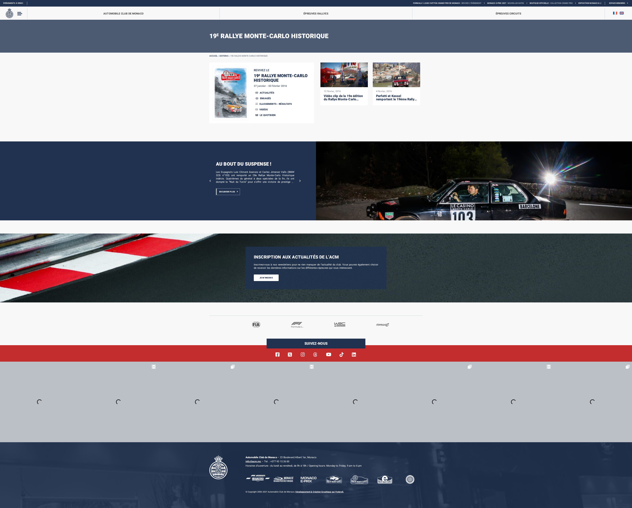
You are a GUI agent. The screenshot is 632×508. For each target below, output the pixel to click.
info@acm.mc (253, 461)
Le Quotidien (268, 115)
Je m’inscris (266, 277)
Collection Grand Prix (505, 3)
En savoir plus (227, 191)
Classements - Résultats (275, 104)
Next (300, 181)
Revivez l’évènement (415, 3)
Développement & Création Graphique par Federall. (319, 491)
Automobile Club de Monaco (123, 14)
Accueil (213, 55)
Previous (210, 181)
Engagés (265, 98)
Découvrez (563, 3)
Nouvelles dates (459, 3)
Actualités (267, 93)
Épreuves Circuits (508, 14)
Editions (224, 55)
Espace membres (618, 3)
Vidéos (263, 109)
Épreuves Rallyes (315, 14)
